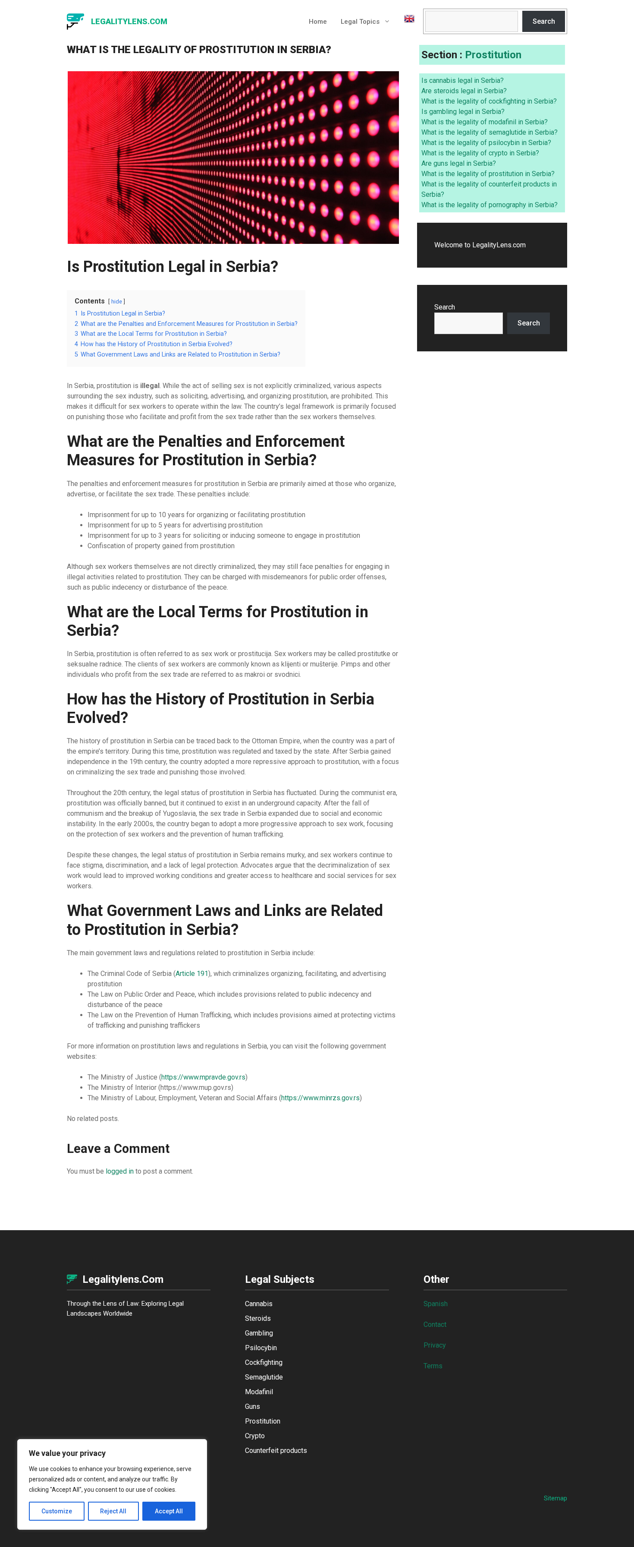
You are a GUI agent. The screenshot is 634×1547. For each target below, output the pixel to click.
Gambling (259, 1333)
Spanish (436, 1304)
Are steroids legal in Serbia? (464, 91)
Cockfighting (263, 1362)
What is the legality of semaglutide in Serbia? (489, 132)
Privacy (435, 1345)
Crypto (255, 1436)
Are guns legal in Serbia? (458, 163)
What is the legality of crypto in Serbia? (480, 153)
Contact (435, 1324)
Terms (433, 1366)
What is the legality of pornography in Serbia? (489, 205)
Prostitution (493, 55)
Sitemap (555, 1498)
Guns (252, 1406)
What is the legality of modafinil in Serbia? (484, 122)
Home (318, 21)
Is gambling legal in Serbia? (463, 111)
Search (544, 21)
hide (116, 301)
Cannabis (259, 1304)
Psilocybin (261, 1348)
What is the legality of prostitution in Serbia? (488, 174)
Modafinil (259, 1392)
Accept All (169, 1511)
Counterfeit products (276, 1450)
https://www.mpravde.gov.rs (203, 1077)
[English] (405, 21)
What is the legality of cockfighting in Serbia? (489, 101)
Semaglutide (264, 1377)
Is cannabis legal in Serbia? (462, 80)
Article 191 (192, 973)
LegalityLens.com (129, 21)
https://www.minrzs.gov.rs (320, 1098)
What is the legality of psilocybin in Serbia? (486, 143)
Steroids (258, 1318)
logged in (120, 1171)
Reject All (113, 1511)
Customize (56, 1511)
